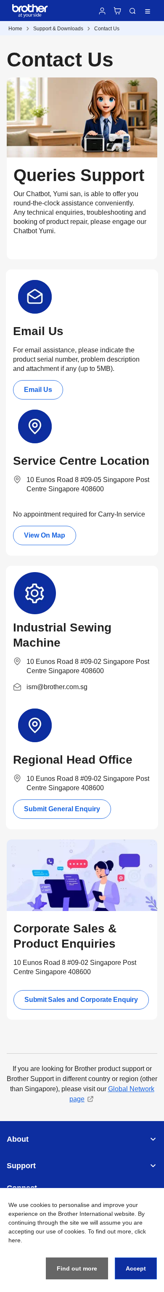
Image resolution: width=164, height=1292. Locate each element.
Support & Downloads (58, 29)
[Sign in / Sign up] (102, 11)
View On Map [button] (44, 535)
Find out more (77, 1268)
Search (132, 11)
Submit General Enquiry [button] (62, 808)
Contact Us (106, 29)
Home (15, 29)
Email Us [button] (38, 389)
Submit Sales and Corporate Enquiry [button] (81, 999)
